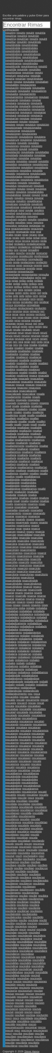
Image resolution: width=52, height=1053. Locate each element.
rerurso (25, 335)
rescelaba (11, 840)
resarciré (10, 571)
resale (9, 412)
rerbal (36, 237)
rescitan (38, 990)
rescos (42, 1027)
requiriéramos (13, 63)
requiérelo (37, 204)
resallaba (40, 415)
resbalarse (25, 647)
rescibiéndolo (13, 914)
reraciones (37, 228)
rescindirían (25, 969)
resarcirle (35, 559)
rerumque (11, 332)
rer (43, 225)
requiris (33, 38)
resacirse (40, 384)
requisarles (37, 106)
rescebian (22, 800)
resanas (10, 519)
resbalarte (38, 647)
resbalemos (22, 660)
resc (30, 693)
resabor (42, 372)
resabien (43, 363)
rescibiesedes (13, 886)
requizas (10, 201)
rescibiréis (34, 908)
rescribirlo (33, 1042)
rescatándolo (13, 782)
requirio (20, 32)
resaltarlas (35, 455)
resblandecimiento (16, 693)
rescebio (25, 819)
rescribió (23, 1045)
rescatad (10, 712)
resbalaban (11, 611)
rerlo (21, 295)
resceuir (43, 849)
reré (33, 341)
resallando (11, 421)
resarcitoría (27, 577)
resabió (23, 372)
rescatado (11, 715)
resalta (42, 424)
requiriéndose (30, 57)
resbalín (10, 684)
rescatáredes (13, 791)
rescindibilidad (25, 941)
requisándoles (35, 191)
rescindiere (40, 950)
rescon (32, 1024)
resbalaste (37, 657)
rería (46, 341)
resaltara (10, 448)
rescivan (19, 1002)
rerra (8, 314)
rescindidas (39, 944)
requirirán (33, 35)
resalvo (34, 497)
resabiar (10, 357)
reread (23, 250)
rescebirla (11, 825)
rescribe (39, 1033)
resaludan (33, 491)
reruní (43, 332)
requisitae (40, 155)
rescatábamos (13, 773)
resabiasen (11, 360)
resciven (39, 1002)
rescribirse (11, 1045)
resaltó (9, 491)
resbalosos (24, 672)
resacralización (28, 390)
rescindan (11, 932)
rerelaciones (27, 262)
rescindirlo (25, 963)
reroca (9, 305)
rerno (8, 302)
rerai (32, 231)
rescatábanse (31, 773)
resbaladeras (41, 614)
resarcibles (11, 537)
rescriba (17, 1033)
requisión (10, 188)
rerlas (8, 295)
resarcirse (39, 565)
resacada (43, 375)
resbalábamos (39, 672)
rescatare (25, 730)
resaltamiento (23, 439)
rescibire (23, 898)
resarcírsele (35, 589)
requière (21, 201)
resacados (27, 381)
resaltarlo (35, 458)
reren (19, 265)
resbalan (25, 635)
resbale (9, 660)
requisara (10, 103)
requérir (22, 219)
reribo (24, 283)
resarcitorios (12, 577)
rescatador (24, 715)
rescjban (20, 1015)
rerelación (41, 262)
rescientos (21, 926)
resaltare (34, 448)
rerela (16, 262)
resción (9, 1015)
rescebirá (24, 828)
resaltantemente (15, 445)
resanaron (21, 516)
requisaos (25, 100)
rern (15, 299)
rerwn (8, 341)
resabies (24, 366)
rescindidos (24, 947)
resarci (30, 531)
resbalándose (31, 678)
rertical (16, 326)
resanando (39, 513)
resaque (10, 528)
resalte (44, 470)
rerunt (35, 332)
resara (26, 528)
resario (19, 592)
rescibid (9, 871)
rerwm (43, 338)
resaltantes (31, 445)
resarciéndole (30, 580)
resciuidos (23, 996)
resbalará (10, 650)
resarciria (38, 556)
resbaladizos (27, 626)
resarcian (10, 534)
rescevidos (23, 852)
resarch (21, 531)
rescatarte (38, 745)
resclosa (30, 1015)
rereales (10, 253)
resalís (9, 504)
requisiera (39, 136)
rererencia (19, 268)
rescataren (11, 733)
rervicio (9, 338)
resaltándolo (12, 485)
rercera (26, 240)
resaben (19, 347)
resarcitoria (12, 574)
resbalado (41, 626)
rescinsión (36, 978)
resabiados (11, 354)
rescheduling (30, 855)
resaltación (25, 430)
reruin (8, 329)
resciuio (9, 999)
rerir (14, 289)
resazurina (11, 608)
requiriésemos (29, 66)
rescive (29, 1002)
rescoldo (10, 1024)
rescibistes (36, 911)
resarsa (31, 595)
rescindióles (12, 975)
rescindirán (37, 966)
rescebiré (10, 831)
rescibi (9, 868)
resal (8, 406)
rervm (35, 338)
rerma (42, 295)
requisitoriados (14, 176)
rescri (8, 1033)
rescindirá (24, 966)
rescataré (11, 751)
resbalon (31, 663)
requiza (29, 198)
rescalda (35, 696)
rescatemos (12, 764)
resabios (10, 369)
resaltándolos (28, 485)
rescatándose (13, 788)
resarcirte (11, 568)
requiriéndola (13, 45)
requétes (42, 219)
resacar (20, 384)
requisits (22, 182)
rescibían (20, 923)
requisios (25, 145)
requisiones (12, 145)
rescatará (11, 748)
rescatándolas (29, 776)
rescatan (39, 721)
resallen (40, 421)
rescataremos (40, 730)
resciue (29, 993)
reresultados (26, 277)
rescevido (11, 852)
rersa (20, 317)
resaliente (38, 412)
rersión (9, 320)
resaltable (36, 427)
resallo (9, 424)
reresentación (25, 271)
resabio (34, 366)
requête (9, 222)
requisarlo (11, 109)
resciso (21, 984)
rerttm (38, 326)
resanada (33, 507)
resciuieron (35, 996)
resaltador (11, 436)
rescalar (24, 696)
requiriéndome (13, 54)
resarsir (9, 598)
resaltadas (23, 433)
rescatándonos (32, 785)
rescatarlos (38, 739)
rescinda (41, 929)
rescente (37, 846)
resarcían (21, 589)
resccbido (11, 797)
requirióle (22, 69)
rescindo (25, 975)
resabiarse (35, 357)
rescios (17, 981)
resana (9, 507)
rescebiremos (13, 822)
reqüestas (35, 225)
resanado (24, 510)
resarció (27, 586)
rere (16, 250)
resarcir (41, 553)
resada (40, 393)
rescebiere (40, 807)
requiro (39, 72)
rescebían (22, 837)
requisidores (26, 136)
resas (8, 605)
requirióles (35, 69)
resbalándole (12, 675)
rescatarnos (27, 742)
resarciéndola (13, 580)
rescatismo (33, 767)
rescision (27, 981)
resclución (42, 1015)
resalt (33, 424)
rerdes (9, 250)
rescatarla (11, 736)
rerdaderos (24, 246)
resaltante (35, 442)
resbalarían (24, 654)
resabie (33, 363)
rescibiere (26, 880)
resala (15, 406)
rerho (38, 277)
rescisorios (37, 987)
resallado (10, 418)
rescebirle (23, 825)
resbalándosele (14, 681)
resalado (10, 409)
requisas (24, 118)
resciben (32, 865)
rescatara (21, 727)
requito (9, 198)
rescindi (37, 938)
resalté (42, 488)
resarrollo (20, 595)
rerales (9, 234)
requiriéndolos (29, 51)
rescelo (9, 843)
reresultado (12, 277)
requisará (10, 115)
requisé (26, 194)
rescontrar (31, 1027)
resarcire (10, 556)
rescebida (11, 803)
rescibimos (11, 895)
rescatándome (13, 785)
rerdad (9, 243)
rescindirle (38, 960)
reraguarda (22, 231)
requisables (12, 84)
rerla (44, 292)
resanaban (20, 507)
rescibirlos (23, 904)
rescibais (41, 859)
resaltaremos (13, 452)
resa (25, 344)
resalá (9, 500)
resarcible (39, 534)
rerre (22, 314)
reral (38, 231)
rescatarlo (25, 739)
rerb (22, 237)
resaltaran (22, 448)
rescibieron (25, 883)
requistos (21, 191)
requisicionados (32, 127)
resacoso (22, 387)
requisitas (35, 158)
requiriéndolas (29, 45)
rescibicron (41, 868)
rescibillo (40, 889)
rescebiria (28, 822)
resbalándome (29, 675)
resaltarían (40, 467)
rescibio (23, 895)
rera (7, 228)
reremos (10, 265)
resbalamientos (32, 632)
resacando (40, 381)
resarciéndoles (14, 583)
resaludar (10, 494)
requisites (21, 161)
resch (18, 855)
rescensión (25, 846)
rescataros (11, 745)
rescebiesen (12, 813)
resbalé (43, 681)
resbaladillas (26, 620)
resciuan (20, 993)
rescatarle (37, 736)
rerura (9, 335)
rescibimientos (30, 892)
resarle (38, 592)
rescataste (11, 761)
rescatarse (25, 745)
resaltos (10, 476)
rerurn (17, 335)
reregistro (21, 259)
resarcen (10, 531)
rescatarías (26, 754)
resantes (10, 525)
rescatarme (12, 742)
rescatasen (24, 758)
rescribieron (27, 1039)
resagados (23, 403)
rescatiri (10, 767)
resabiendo (11, 366)
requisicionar (12, 130)
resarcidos (23, 540)
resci (41, 855)
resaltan (10, 442)
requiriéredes (30, 63)
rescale (20, 699)
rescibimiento (13, 892)
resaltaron (24, 461)
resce (31, 797)
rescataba (21, 706)
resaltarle (10, 458)
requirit (43, 38)
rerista (37, 289)
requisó (35, 194)
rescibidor (22, 874)
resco (16, 1018)
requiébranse (34, 201)
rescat (40, 702)
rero (36, 302)
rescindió (29, 972)
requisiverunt (25, 185)
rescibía (10, 923)
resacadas (11, 378)
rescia (8, 859)
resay (44, 605)
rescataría (23, 751)
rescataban (34, 706)
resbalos (24, 666)
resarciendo (37, 540)
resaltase (20, 470)
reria (8, 280)
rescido (9, 926)
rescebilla (25, 813)
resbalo (20, 663)
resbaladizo (12, 626)
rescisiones (40, 981)
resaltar (43, 445)
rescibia (18, 868)
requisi (20, 124)
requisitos (11, 182)
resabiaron (22, 357)
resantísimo (23, 525)
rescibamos (12, 862)
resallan (34, 418)
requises (10, 124)
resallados (23, 418)
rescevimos (37, 852)
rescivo (28, 1012)
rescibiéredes (29, 914)
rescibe (21, 865)
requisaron (26, 112)
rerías (8, 344)
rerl (39, 292)
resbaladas (11, 614)
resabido (10, 363)
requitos (19, 198)
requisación (12, 87)
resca (36, 693)
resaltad (37, 430)
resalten (24, 473)
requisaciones (28, 84)
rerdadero (11, 246)
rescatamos (26, 721)
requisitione (25, 164)
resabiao (35, 354)
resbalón (30, 684)
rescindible (40, 941)
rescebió (25, 834)
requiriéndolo (13, 51)
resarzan (10, 601)
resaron (9, 595)
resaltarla (22, 455)
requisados (11, 93)
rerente (37, 265)
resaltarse (37, 461)
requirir (30, 32)
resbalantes (25, 638)
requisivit (38, 185)
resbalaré (36, 650)
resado (36, 396)
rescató (21, 794)
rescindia (10, 941)
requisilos (33, 142)
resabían (10, 375)
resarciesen (39, 546)
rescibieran (38, 877)
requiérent (26, 207)
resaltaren (27, 452)
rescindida (26, 944)
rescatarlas (24, 736)
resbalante (11, 638)
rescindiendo (39, 947)
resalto (44, 473)
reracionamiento (20, 228)
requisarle (25, 106)
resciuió (29, 999)
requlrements (23, 213)
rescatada (22, 712)
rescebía (10, 837)
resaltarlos (11, 461)
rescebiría (23, 831)
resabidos (22, 363)
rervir (28, 338)
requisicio (30, 124)
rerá (20, 341)
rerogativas (33, 305)
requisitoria (22, 173)
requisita (33, 149)
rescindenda (25, 935)
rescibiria (10, 901)
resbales (10, 663)
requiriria (40, 32)
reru (45, 326)
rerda (43, 240)
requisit (23, 149)
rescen (28, 843)
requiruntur (23, 75)
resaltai (9, 439)
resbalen (34, 660)
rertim (24, 326)
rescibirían (23, 911)
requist (30, 188)
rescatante (25, 724)
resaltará (10, 464)
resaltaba (10, 427)
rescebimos (12, 819)
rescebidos (11, 807)
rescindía (10, 978)
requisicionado (13, 127)
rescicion (32, 923)
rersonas (10, 323)
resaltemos (11, 473)
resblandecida (13, 690)
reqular (29, 210)
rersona (25, 320)
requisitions (12, 170)
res (20, 344)
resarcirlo (23, 562)
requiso (21, 188)
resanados (36, 510)
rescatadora (38, 715)
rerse (36, 317)
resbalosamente (14, 669)
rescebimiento (27, 816)
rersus (28, 323)
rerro (8, 317)
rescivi (9, 1005)
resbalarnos (39, 644)
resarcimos (30, 553)
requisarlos (24, 109)
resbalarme (24, 644)
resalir (22, 415)
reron (8, 311)
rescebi (39, 797)
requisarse (39, 112)
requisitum (34, 182)
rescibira (43, 895)
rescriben (10, 1036)
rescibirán (11, 908)
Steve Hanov (31, 1051)
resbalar (38, 638)
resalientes (11, 415)
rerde (46, 246)
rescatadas (35, 712)
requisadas (38, 87)
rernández (27, 302)
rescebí (34, 834)
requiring (10, 32)
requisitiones (12, 167)
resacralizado (13, 393)
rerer (46, 265)
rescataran (34, 727)
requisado (11, 90)
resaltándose (13, 488)
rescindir (41, 956)
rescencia (38, 843)
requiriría (10, 38)
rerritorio (40, 314)
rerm (35, 295)
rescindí (35, 975)
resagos (44, 403)
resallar (22, 421)
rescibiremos (35, 898)
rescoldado (40, 1018)
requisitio (43, 161)
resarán (39, 601)
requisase (36, 118)
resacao (10, 384)
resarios (28, 592)
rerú (15, 344)
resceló (19, 843)
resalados (22, 409)
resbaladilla (12, 620)
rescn (8, 1018)
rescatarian (38, 733)
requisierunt (12, 139)
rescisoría (11, 990)
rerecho (20, 253)
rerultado (26, 329)
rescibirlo (10, 904)
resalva (32, 494)
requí (29, 222)
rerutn (44, 335)
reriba (22, 280)
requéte (32, 219)
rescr (17, 1030)
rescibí (43, 920)
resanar (9, 516)
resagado (10, 403)
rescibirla (34, 901)
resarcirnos (25, 565)
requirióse (28, 72)
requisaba (28, 81)
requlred (10, 213)
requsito (10, 216)
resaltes (34, 473)
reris (20, 289)
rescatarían (12, 754)
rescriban (28, 1033)
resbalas (37, 654)
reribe (30, 280)
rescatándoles (29, 779)
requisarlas (11, 106)
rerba (29, 237)
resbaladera (26, 614)
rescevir (10, 855)
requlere (39, 210)
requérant (11, 219)
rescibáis (33, 920)
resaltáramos (29, 488)
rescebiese (41, 810)
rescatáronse (29, 791)
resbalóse (41, 684)
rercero (35, 240)
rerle (15, 295)
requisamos (31, 97)
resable (32, 372)
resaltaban (23, 427)
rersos (20, 323)
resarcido (10, 540)
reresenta (11, 271)
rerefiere (10, 259)
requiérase (11, 204)
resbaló (20, 684)
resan (42, 504)
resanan (27, 513)
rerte (8, 326)
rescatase (11, 758)
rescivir (9, 1012)
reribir (8, 283)
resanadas (11, 510)
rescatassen (39, 758)
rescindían (23, 978)
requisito (10, 173)
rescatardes (12, 730)
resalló (18, 424)
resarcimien (12, 549)
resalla (31, 415)
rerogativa (20, 305)
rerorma (17, 311)
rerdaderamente (35, 243)
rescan (44, 699)
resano (34, 522)
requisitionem (40, 164)
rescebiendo (26, 807)
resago (34, 403)
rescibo (23, 920)
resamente (20, 504)
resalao (33, 409)
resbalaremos (39, 641)
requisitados (26, 155)
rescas (32, 702)
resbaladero (12, 617)
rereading (33, 250)
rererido (30, 268)
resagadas (33, 400)
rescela (33, 837)
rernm (39, 299)
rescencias (11, 846)
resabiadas (24, 351)
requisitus (11, 185)
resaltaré (34, 464)
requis (9, 81)
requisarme (38, 109)
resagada (21, 400)
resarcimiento (28, 549)
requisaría (36, 115)
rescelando (37, 840)
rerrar (15, 314)
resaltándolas (28, 479)
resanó (35, 525)
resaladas (36, 406)
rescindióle (41, 972)
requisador (24, 90)
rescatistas (24, 770)
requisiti (32, 161)
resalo (26, 424)
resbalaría (11, 654)
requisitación (12, 152)
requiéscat (11, 210)
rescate (36, 761)
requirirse (10, 35)
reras (8, 237)
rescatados (11, 721)
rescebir (35, 819)
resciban (25, 862)
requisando (11, 100)
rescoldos (21, 1024)
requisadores (38, 90)
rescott (9, 1030)
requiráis (35, 75)
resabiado (37, 351)
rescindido (11, 947)
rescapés (10, 702)
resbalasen (24, 657)
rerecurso (41, 253)
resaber (29, 347)
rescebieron (27, 810)
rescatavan (25, 761)
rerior (8, 289)
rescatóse (32, 794)
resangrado (22, 522)
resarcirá (22, 568)
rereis (8, 262)
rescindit (38, 969)
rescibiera (25, 877)
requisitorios (41, 179)
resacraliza (11, 390)
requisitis (37, 170)
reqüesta (23, 225)
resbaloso (11, 672)
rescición (43, 923)
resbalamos (12, 635)
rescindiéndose (14, 972)
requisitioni (27, 167)
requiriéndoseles (33, 60)
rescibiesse (12, 889)
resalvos (44, 497)
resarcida (24, 537)
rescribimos (42, 1039)
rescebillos (11, 816)
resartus (20, 598)
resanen (40, 519)
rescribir (10, 1042)
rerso (17, 320)
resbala (30, 608)
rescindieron (12, 953)
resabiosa (22, 369)
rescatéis (10, 794)
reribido (38, 280)
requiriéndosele (14, 60)
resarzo (21, 601)
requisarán (23, 115)
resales (27, 412)
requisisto (36, 145)
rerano (33, 234)
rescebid (33, 800)
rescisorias (11, 987)
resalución (20, 491)
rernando (24, 299)
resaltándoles (28, 482)
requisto (10, 191)
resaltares (40, 452)
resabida (24, 360)
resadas (26, 396)
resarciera (11, 543)
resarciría (22, 571)
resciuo (38, 999)
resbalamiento (13, 632)
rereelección (26, 256)
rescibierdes (12, 880)
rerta (41, 323)
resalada (25, 406)
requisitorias (12, 179)
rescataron (40, 742)
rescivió (19, 1012)
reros (26, 311)
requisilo (22, 142)
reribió (16, 283)
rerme (8, 299)
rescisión (10, 984)
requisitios (25, 170)
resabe (9, 347)
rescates (36, 764)
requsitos (21, 216)
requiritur (10, 41)
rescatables (39, 709)
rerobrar (44, 302)
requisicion (43, 124)
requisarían (12, 118)
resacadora (36, 378)
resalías (44, 500)
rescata (9, 706)
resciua (9, 993)
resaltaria (10, 455)
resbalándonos (14, 678)
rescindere (26, 938)
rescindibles (12, 944)
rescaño (43, 794)
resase (17, 605)
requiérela (24, 204)
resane (30, 519)
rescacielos (12, 696)
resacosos (35, 387)
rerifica (18, 286)
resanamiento (13, 513)
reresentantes (29, 274)
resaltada (10, 433)
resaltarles (23, 458)
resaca (33, 375)
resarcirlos (36, 562)
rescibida (20, 871)
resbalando (37, 635)
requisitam (11, 158)
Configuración (11, 29)
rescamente (32, 699)
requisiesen (39, 139)
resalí (16, 500)
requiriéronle (12, 66)
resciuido (10, 996)
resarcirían (35, 571)
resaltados (39, 436)
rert (35, 323)
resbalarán (23, 650)
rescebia (10, 800)
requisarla (36, 103)
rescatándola (13, 776)
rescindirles (12, 963)
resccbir (22, 797)
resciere (32, 926)
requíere (38, 222)
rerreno (30, 314)
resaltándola (12, 479)
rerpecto (34, 311)
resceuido (31, 849)
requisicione (28, 130)
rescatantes (40, 724)
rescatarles (11, 739)
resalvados (11, 497)
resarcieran (24, 543)
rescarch (22, 702)
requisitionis (41, 167)
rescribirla (21, 1042)
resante (43, 522)
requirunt (10, 75)
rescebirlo (35, 825)
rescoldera (23, 1021)
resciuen (40, 993)
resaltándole (12, 482)
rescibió (26, 917)
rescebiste (36, 831)
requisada (25, 87)
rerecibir (30, 253)
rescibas (35, 862)
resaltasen (33, 470)
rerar (40, 234)
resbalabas (25, 611)
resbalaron (11, 647)
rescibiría (10, 911)
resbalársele (31, 681)
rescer (21, 849)
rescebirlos (11, 828)
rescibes (42, 865)
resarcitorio (41, 574)
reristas (9, 292)
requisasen (11, 121)
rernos (16, 302)
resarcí (37, 586)
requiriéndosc (13, 57)
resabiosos (11, 372)
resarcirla (10, 559)
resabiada (11, 351)
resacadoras (12, 381)
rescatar (10, 727)
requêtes (20, 222)
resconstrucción (14, 1027)
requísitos (11, 225)
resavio (25, 605)
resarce (35, 528)
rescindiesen (12, 956)
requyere (32, 216)
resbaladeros (27, 617)
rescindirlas (24, 960)
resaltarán (22, 464)
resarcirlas (23, 559)
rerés (40, 341)
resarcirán (34, 568)
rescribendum (25, 1036)
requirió (42, 66)
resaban (43, 344)
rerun (21, 332)
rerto (31, 326)
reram (17, 234)
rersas (28, 317)
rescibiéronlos (13, 917)
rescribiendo (12, 1039)
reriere (9, 286)
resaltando (22, 442)
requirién (22, 41)
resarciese (25, 546)
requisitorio (26, 179)
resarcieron (12, 546)
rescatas (39, 754)
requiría (9, 78)
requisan (44, 97)
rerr (42, 311)
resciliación (11, 929)
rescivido (19, 1005)
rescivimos (25, 1008)
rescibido (10, 874)
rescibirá (34, 904)
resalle (31, 421)
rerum (36, 329)
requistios (40, 188)
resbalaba (41, 608)
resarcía (10, 589)
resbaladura (26, 629)
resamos (32, 504)
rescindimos (28, 956)
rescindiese (27, 953)
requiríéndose (35, 78)
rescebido (37, 803)
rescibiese (39, 883)
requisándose (13, 194)
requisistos (11, 149)
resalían (34, 500)
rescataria (25, 733)
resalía (25, 500)
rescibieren (11, 883)
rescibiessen (26, 889)
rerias (14, 280)
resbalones (11, 666)
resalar (42, 409)
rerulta (17, 329)
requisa (17, 81)
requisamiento (27, 93)
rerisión (28, 289)
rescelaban (24, 840)
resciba (17, 859)
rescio (8, 981)
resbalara (10, 641)
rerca (18, 240)
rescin (22, 929)
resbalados (11, 629)
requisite (10, 161)
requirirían (23, 38)
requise (23, 121)
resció (37, 1012)
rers (14, 317)
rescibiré (23, 908)
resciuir (19, 999)
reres (39, 268)
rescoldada (26, 1018)
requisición (11, 136)
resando (20, 519)
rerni (33, 299)
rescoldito (36, 1021)
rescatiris (20, 767)
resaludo (22, 494)
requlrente (38, 213)
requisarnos (12, 112)
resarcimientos (14, 553)
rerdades (36, 246)
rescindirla (11, 960)
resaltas (10, 470)
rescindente (12, 938)
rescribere (40, 1036)
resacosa (10, 387)
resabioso (34, 369)
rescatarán (23, 748)
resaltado (35, 433)
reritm (18, 292)
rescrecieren (40, 1030)
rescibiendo (12, 877)
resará (30, 601)
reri (44, 277)
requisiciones (29, 133)
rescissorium (25, 990)
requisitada (27, 152)
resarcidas (37, 537)
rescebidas (24, 803)
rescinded (34, 932)
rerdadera (19, 243)
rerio (41, 286)
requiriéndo (34, 41)
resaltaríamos (25, 467)
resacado (23, 378)
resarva (30, 598)
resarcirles (11, 562)
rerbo (43, 237)
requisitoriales (31, 176)
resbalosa (35, 666)
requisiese (26, 139)
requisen (34, 121)
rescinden (11, 935)
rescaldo (10, 699)
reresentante (12, 274)
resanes (10, 522)
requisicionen (13, 133)
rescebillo (37, 813)
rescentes (11, 849)
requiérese (39, 207)
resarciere (38, 543)
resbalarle (11, 644)
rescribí (33, 1045)
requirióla (10, 69)
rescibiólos (11, 920)
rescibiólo (37, 917)
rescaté (42, 791)
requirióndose (13, 72)
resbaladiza (41, 620)
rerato (15, 237)
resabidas (35, 360)
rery (15, 341)
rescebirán (37, 828)
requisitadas (42, 152)
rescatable (25, 709)
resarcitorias (26, 574)
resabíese (22, 375)
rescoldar (10, 1021)
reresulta (43, 274)
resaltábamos (32, 476)
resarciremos (24, 556)
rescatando (12, 724)
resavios (36, 605)
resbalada (39, 611)
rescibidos (35, 874)
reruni (28, 332)
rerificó (27, 286)
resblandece (12, 687)
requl (21, 210)
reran (25, 234)
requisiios (10, 142)
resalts (19, 476)
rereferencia (41, 256)
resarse (41, 595)
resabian (24, 354)
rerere (9, 268)
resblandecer (28, 687)
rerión (33, 292)
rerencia (28, 265)
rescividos (31, 1005)
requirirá (22, 35)
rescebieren (12, 810)
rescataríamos (38, 751)
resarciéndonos (32, 583)
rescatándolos (29, 782)
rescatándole (13, 779)
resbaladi (41, 617)
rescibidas (32, 871)
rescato (35, 770)
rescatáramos (30, 788)
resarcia (40, 531)
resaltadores (25, 436)
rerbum (9, 240)
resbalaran (23, 641)
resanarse (34, 516)
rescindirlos (39, 963)
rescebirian (40, 822)
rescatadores (29, 718)
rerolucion (11, 308)
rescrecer (26, 1030)
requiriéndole (13, 48)
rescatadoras (13, 718)
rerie (40, 283)
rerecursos (11, 256)
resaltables (11, 430)
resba (22, 608)
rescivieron (11, 1008)
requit (44, 194)
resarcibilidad (25, 534)
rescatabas (11, 709)
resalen (17, 412)
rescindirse (11, 966)
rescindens (39, 935)
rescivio (36, 1008)
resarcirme (11, 565)
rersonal (36, 320)
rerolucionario (26, 308)
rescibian (29, 868)
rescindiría (11, 969)
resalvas (24, 497)
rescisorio (24, 987)
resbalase (11, 657)
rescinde (23, 932)
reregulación (35, 259)
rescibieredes (40, 880)
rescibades (29, 859)
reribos (33, 283)
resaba (33, 344)
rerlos (28, 295)
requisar (36, 100)
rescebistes (12, 834)
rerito (26, 292)
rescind (31, 929)
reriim (34, 286)
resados (10, 400)
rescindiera (11, 950)
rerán (27, 341)
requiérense (12, 207)
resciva (9, 1002)
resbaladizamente (15, 623)
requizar (39, 198)
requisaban (41, 81)
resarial (9, 592)
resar (19, 528)
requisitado (11, 155)
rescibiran (11, 898)
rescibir (33, 895)
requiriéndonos (32, 54)
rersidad (44, 317)
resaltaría (11, 467)
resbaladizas (34, 623)
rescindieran (26, 950)
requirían (20, 78)
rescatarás (37, 748)
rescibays (11, 865)
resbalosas (31, 669)
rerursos (36, 335)
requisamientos (14, 97)
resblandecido (31, 690)
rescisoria (31, 984)
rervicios (20, 338)
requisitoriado (38, 173)
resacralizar (29, 393)
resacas (30, 384)
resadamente (13, 396)
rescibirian (23, 901)
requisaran (23, 103)
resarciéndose (13, 586)
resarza (39, 598)
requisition (11, 164)
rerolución (40, 308)
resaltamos (38, 439)
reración (10, 231)
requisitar (23, 158)
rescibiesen (29, 886)
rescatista (11, 770)
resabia (39, 347)
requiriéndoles (29, 48)
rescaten (25, 764)
